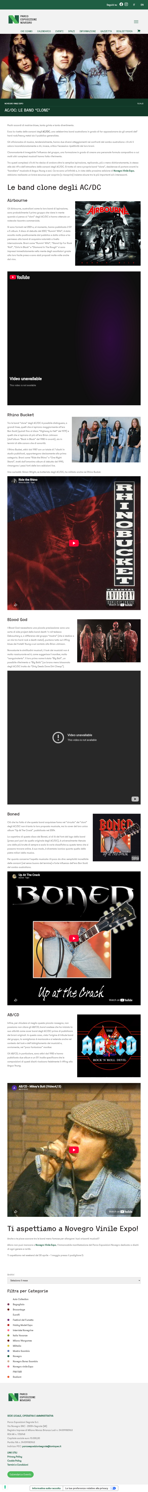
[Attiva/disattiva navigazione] (138, 21)
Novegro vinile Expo (14, 103)
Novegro (17, 1356)
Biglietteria (124, 31)
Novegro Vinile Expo (124, 170)
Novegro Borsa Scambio (25, 1361)
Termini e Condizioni (17, 1464)
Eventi (59, 31)
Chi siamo (27, 31)
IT (134, 4)
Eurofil (16, 1314)
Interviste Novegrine (23, 1330)
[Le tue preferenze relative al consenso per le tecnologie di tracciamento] (5, 1487)
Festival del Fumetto (23, 1319)
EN (142, 4)
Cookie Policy (14, 1460)
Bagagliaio (18, 1304)
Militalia (17, 1345)
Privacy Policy (14, 1456)
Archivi (10, 1274)
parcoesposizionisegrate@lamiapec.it (41, 1446)
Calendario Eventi (20, 1474)
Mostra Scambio (21, 1351)
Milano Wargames (22, 1340)
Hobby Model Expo (23, 1325)
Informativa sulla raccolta (46, 1488)
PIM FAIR (17, 1371)
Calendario (44, 31)
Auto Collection (20, 1299)
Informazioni (87, 31)
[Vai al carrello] (139, 32)
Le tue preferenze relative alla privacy (86, 1488)
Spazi (71, 31)
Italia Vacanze (20, 1335)
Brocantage (19, 1309)
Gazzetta (106, 31)
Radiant (17, 1376)
